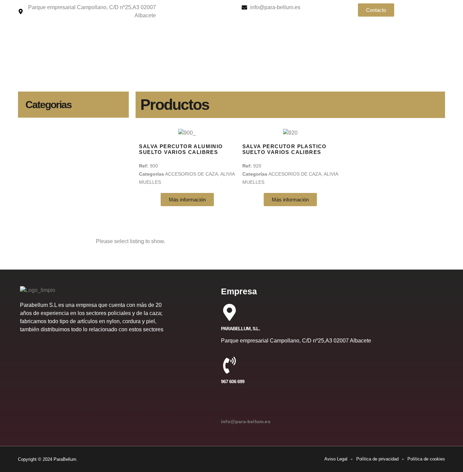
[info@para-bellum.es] (229, 405)
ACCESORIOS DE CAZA (191, 174)
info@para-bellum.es (245, 421)
